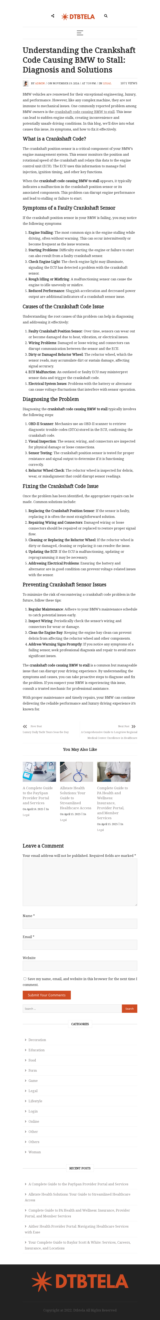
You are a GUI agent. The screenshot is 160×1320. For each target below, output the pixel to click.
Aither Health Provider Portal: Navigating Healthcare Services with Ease (77, 1229)
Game (33, 1080)
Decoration (37, 1040)
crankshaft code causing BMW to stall (85, 111)
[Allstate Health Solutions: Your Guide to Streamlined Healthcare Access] (76, 772)
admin (40, 83)
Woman (35, 1152)
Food (32, 1060)
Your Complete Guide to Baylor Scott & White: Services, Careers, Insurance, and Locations (78, 1245)
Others (34, 1142)
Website (29, 958)
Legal (107, 83)
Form (33, 1070)
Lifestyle (35, 1101)
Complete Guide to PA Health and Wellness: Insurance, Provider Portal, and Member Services (112, 803)
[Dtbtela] (80, 1273)
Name (29, 916)
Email (28, 937)
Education (37, 1050)
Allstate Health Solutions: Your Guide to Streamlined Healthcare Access (77, 1197)
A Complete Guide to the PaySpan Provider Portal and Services (38, 795)
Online (34, 1121)
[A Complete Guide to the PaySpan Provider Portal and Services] (39, 772)
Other (33, 1131)
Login (33, 1111)
